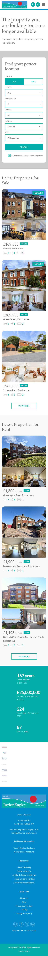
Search (24, 147)
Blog (24, 902)
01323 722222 (24, 814)
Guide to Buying (24, 871)
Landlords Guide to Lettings (24, 875)
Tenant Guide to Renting (24, 878)
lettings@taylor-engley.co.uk (24, 833)
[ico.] (4, 758)
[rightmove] (4, 764)
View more (24, 406)
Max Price (8, 121)
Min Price (8, 110)
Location (8, 87)
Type (6, 132)
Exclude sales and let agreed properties (27, 155)
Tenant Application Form (24, 848)
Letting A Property (24, 913)
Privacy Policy (24, 951)
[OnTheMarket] (4, 781)
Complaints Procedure (24, 851)
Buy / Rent (9, 76)
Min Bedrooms (10, 98)
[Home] (14, 4)
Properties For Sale (24, 906)
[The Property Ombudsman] (4, 770)
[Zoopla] (4, 775)
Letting (24, 909)
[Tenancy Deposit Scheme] (4, 752)
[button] (43, 4)
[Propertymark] (4, 747)
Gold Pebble (31, 930)
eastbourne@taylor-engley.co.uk (24, 829)
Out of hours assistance (24, 882)
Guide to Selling (24, 867)
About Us (24, 898)
